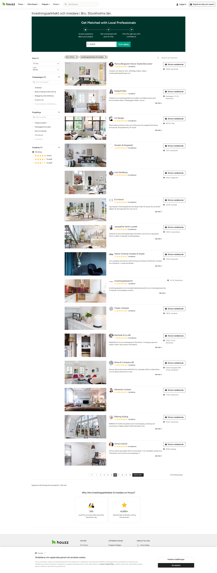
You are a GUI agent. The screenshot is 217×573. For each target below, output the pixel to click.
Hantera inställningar (175, 559)
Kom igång (124, 44)
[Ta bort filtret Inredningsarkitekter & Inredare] (106, 57)
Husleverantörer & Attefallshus (46, 104)
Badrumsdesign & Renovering (45, 92)
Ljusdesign (38, 139)
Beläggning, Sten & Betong (44, 96)
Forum (55, 4)
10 (130, 475)
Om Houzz (84, 545)
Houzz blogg (144, 545)
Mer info (63, 485)
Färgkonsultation (41, 123)
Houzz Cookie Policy (107, 564)
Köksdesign (39, 135)
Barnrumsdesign (41, 131)
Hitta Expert (32, 4)
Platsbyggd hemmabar (43, 127)
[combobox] (81, 4)
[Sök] (65, 4)
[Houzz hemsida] (9, 3)
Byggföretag (39, 100)
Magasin (45, 4)
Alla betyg (38, 152)
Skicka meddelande (176, 64)
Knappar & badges (114, 545)
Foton (20, 4)
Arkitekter (38, 88)
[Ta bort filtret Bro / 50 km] (77, 57)
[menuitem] (21, 4)
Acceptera (176, 565)
